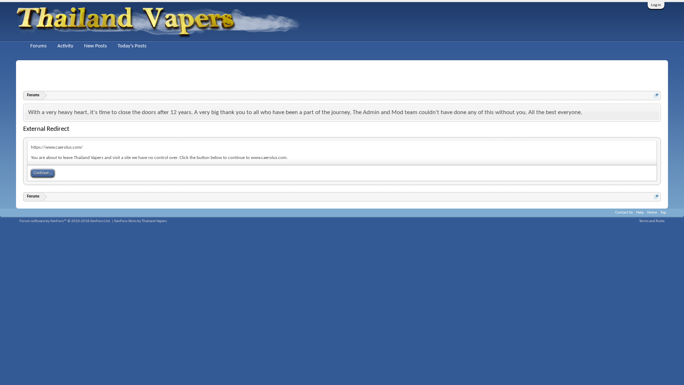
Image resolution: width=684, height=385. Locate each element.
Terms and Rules (651, 221)
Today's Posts (132, 46)
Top (663, 213)
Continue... (42, 173)
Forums (38, 46)
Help (640, 213)
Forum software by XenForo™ (65, 221)
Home (652, 213)
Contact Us (624, 213)
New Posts (95, 46)
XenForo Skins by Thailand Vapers (140, 221)
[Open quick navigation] (656, 95)
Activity (65, 46)
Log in (656, 5)
